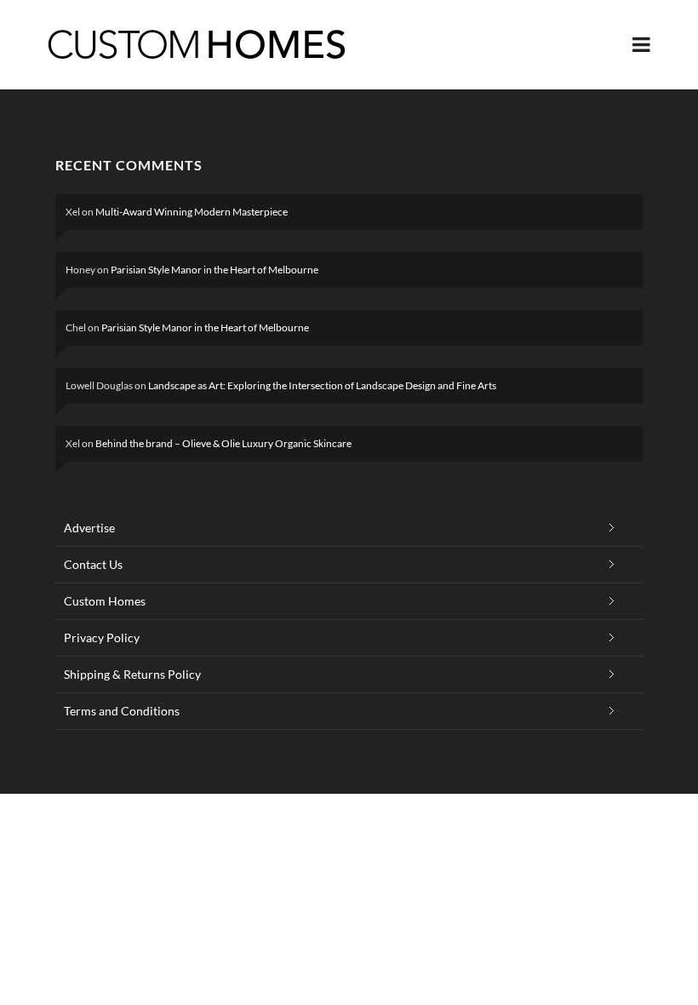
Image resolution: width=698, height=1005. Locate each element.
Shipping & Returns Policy (132, 674)
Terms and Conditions (122, 711)
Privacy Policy (102, 637)
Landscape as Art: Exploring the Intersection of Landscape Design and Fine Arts (322, 385)
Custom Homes (105, 601)
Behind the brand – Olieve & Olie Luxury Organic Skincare (223, 443)
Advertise (89, 527)
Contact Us (93, 564)
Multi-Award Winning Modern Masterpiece (191, 211)
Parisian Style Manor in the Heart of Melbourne (214, 269)
